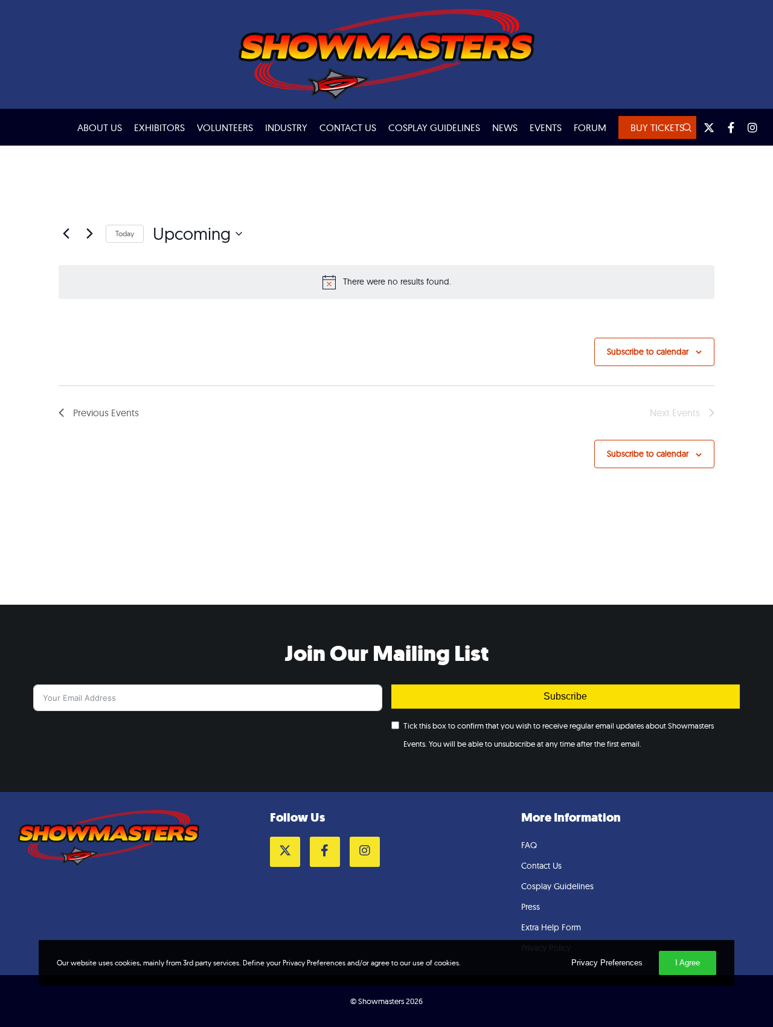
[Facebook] (725, 127)
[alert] (386, 282)
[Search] (682, 127)
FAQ (529, 845)
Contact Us (541, 865)
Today (124, 233)
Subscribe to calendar (647, 351)
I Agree (687, 962)
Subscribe (565, 696)
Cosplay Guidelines (557, 886)
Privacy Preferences (607, 962)
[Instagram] (747, 127)
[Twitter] (703, 127)
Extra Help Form (551, 927)
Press (530, 906)
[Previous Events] (66, 234)
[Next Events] (89, 234)
